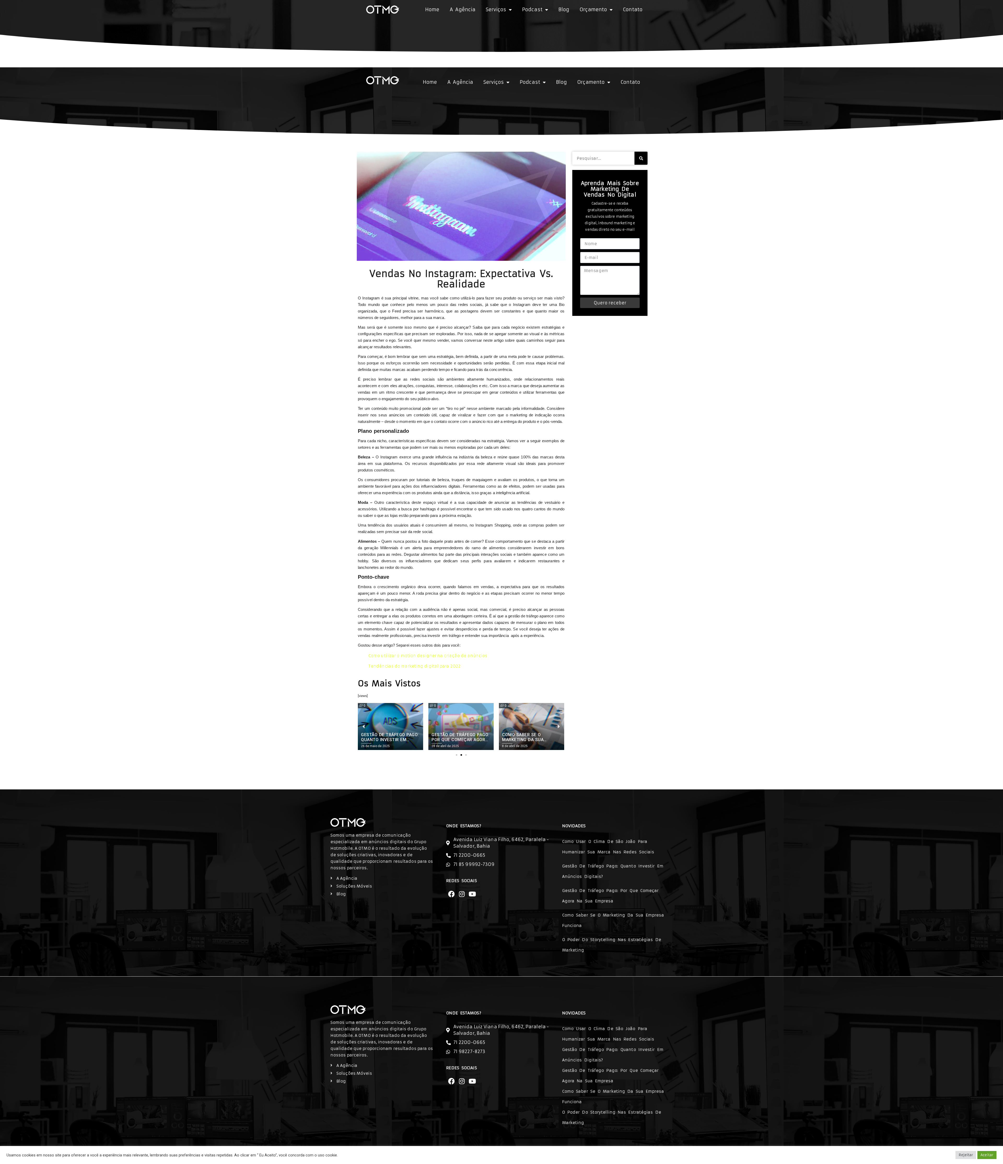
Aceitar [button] (987, 1155)
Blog (563, 10)
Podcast (532, 10)
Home (432, 10)
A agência (462, 10)
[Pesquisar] (641, 158)
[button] (456, 755)
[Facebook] (451, 894)
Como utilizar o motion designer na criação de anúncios (427, 655)
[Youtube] (472, 894)
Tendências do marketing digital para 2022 (414, 666)
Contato (633, 10)
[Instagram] (462, 894)
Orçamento (593, 10)
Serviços (496, 10)
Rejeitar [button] (966, 1155)
